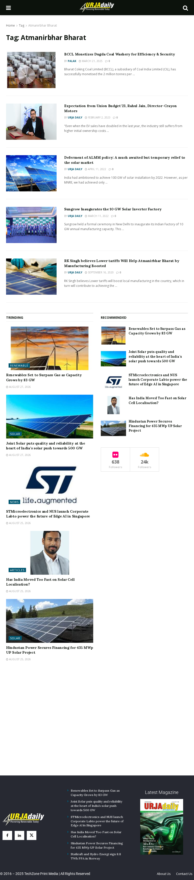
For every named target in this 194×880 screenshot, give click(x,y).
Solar (15, 434)
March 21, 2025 (92, 61)
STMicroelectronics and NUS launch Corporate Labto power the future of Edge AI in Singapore (48, 514)
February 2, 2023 (98, 117)
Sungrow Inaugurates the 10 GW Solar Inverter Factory (112, 209)
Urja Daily (75, 117)
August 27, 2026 (19, 387)
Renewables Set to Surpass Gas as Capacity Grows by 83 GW (157, 331)
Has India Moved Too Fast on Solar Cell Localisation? (157, 400)
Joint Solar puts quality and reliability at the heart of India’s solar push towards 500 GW (45, 446)
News (14, 502)
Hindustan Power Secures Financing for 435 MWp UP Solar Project (155, 426)
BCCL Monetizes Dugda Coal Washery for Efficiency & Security (119, 54)
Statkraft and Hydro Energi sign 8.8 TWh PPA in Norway (96, 856)
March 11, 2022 (98, 216)
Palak (72, 61)
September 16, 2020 (100, 272)
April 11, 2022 (96, 169)
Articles (17, 570)
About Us (164, 873)
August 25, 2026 (19, 523)
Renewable (19, 365)
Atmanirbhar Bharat (42, 25)
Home (10, 25)
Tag (21, 25)
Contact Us (184, 873)
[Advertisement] (97, 724)
